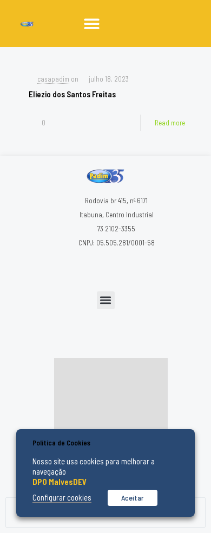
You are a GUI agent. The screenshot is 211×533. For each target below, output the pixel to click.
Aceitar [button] (132, 497)
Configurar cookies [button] (61, 497)
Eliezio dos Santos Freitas (72, 94)
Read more (170, 122)
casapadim (53, 79)
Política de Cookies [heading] (61, 442)
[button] (91, 23)
